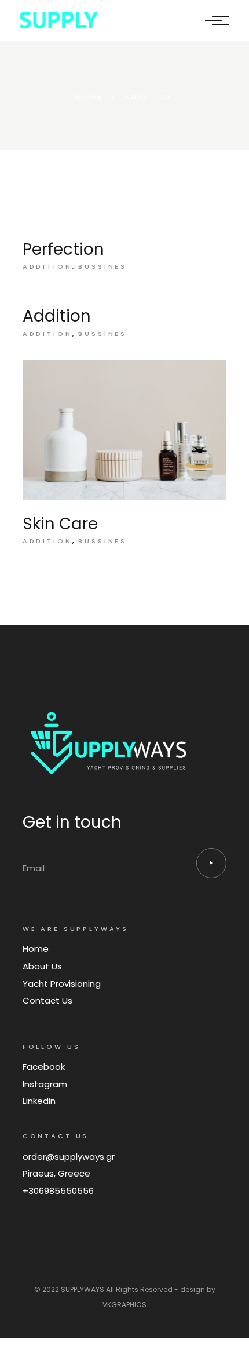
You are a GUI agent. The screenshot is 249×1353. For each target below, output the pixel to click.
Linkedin (39, 1101)
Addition (47, 266)
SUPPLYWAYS (82, 1289)
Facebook (44, 1066)
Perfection (63, 249)
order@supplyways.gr (69, 1156)
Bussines (102, 266)
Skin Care (60, 524)
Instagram (45, 1084)
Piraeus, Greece (56, 1173)
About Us (42, 966)
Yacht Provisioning (62, 983)
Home (36, 949)
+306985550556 (58, 1191)
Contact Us (47, 1000)
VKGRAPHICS (124, 1304)
